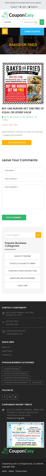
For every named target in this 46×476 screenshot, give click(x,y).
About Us (6, 347)
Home (4, 471)
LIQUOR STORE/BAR (22, 256)
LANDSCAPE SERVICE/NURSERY (22, 278)
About (11, 471)
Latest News (7, 351)
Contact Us (6, 354)
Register (34, 7)
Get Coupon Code (17, 142)
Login (23, 7)
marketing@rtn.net (14, 334)
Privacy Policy (21, 471)
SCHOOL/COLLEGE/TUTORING (22, 263)
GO (38, 235)
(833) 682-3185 (12, 324)
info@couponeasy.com (16, 331)
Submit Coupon (32, 31)
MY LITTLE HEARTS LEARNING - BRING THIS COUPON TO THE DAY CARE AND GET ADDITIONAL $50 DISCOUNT (25, 413)
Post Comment (13, 217)
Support (14, 7)
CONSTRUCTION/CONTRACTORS (22, 271)
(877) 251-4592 (12, 321)
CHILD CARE (22, 285)
